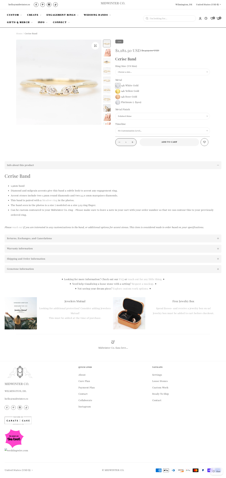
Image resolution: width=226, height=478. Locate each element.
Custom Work (160, 387)
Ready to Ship (160, 394)
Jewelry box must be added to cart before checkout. (183, 313)
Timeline (120, 124)
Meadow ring (49, 200)
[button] (204, 142)
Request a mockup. (143, 283)
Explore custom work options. (131, 288)
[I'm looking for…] (146, 18)
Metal (118, 80)
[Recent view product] (206, 18)
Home (19, 33)
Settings (157, 375)
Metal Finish (122, 109)
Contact (83, 394)
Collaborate (85, 400)
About (82, 375)
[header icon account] (200, 18)
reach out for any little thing (144, 279)
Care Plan (84, 381)
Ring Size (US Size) (126, 66)
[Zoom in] (95, 46)
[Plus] (132, 142)
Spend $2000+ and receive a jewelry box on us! (183, 308)
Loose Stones (160, 381)
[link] (15, 14)
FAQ (121, 279)
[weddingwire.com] (16, 450)
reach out (17, 227)
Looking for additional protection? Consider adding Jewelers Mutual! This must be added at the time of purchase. (75, 313)
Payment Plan (86, 387)
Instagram (84, 406)
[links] (36, 4)
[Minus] (119, 142)
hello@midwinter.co (16, 398)
